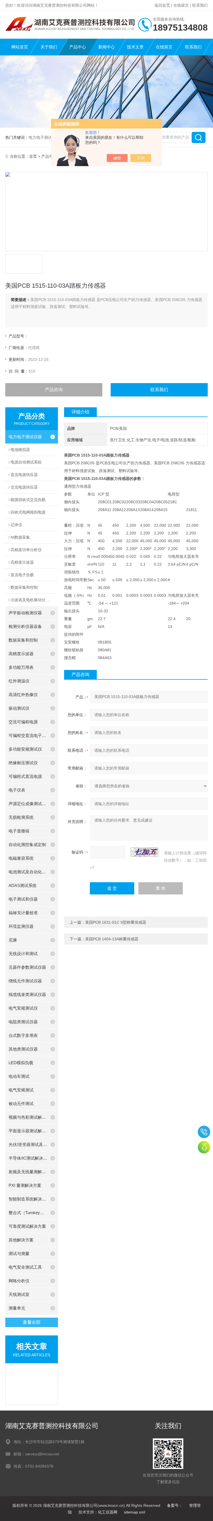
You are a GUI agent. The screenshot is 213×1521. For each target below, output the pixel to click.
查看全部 (31, 1322)
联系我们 (200, 5)
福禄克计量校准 (23, 912)
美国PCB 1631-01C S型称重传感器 (115, 922)
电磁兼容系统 (21, 858)
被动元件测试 (21, 1103)
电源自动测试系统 (26, 462)
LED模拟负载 (21, 1062)
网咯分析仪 (19, 1280)
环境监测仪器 (21, 926)
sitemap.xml (134, 1512)
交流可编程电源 (23, 721)
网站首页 (19, 47)
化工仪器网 (107, 1512)
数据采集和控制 (24, 587)
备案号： (174, 1505)
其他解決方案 (21, 1239)
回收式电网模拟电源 (28, 512)
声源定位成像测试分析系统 (28, 803)
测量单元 (17, 1308)
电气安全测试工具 (25, 1267)
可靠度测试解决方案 (27, 1226)
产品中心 (77, 47)
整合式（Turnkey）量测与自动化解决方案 (28, 1212)
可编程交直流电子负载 (28, 735)
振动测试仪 (19, 708)
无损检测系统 (21, 817)
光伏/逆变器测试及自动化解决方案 (28, 1144)
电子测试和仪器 (23, 899)
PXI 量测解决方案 (25, 1185)
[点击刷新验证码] (144, 852)
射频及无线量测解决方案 (28, 1171)
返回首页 (162, 5)
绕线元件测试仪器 (25, 980)
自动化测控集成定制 (27, 844)
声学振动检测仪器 (25, 612)
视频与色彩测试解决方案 (28, 1117)
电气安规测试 (21, 1090)
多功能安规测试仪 (25, 749)
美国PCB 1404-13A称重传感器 (111, 939)
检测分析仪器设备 (25, 626)
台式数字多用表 (23, 1035)
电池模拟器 (20, 449)
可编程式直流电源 (25, 776)
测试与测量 (19, 1253)
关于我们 (48, 47)
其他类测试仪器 (23, 1049)
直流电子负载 (22, 575)
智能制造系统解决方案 (28, 1199)
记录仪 (16, 524)
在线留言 (181, 5)
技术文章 (135, 47)
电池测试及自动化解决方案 (28, 871)
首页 (33, 156)
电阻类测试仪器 (23, 1021)
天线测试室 (19, 1294)
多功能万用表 (21, 667)
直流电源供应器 (24, 474)
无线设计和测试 (23, 953)
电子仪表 (17, 790)
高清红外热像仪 (23, 694)
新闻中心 (106, 47)
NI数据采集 (20, 537)
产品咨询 (54, 389)
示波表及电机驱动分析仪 (32, 600)
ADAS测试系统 (23, 885)
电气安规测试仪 (23, 1008)
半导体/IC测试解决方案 (28, 1158)
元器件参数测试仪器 (27, 967)
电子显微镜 (19, 831)
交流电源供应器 (24, 487)
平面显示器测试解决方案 (28, 1130)
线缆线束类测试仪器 (27, 994)
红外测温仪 (19, 681)
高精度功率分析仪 (26, 550)
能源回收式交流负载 (28, 499)
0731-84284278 (204, 1132)
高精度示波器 (22, 562)
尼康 (13, 940)
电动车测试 (19, 1076)
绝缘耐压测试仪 (23, 762)
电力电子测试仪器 (25, 436)
